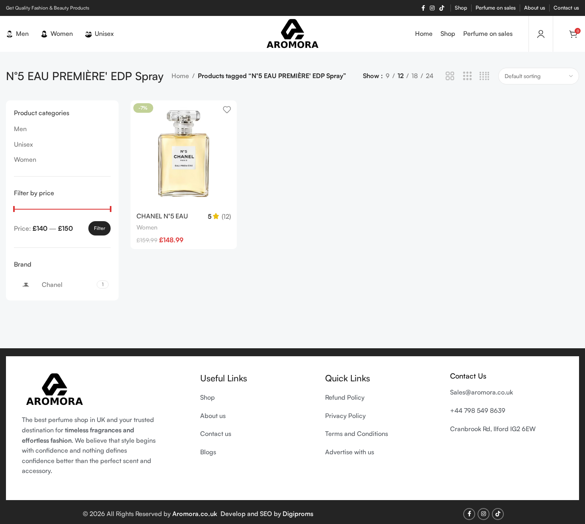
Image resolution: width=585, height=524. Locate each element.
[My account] (541, 34)
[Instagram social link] (432, 8)
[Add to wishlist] (227, 109)
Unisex (23, 144)
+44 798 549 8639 (477, 410)
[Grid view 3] (467, 76)
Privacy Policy (345, 416)
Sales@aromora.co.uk (481, 392)
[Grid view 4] (484, 76)
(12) (226, 216)
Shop (207, 397)
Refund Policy (345, 397)
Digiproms (298, 514)
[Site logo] (293, 33)
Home (180, 76)
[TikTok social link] (442, 8)
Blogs (208, 452)
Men (20, 129)
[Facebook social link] (423, 8)
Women (25, 159)
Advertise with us (349, 452)
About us (213, 416)
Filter (99, 228)
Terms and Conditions (357, 434)
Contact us (215, 434)
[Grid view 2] (450, 76)
